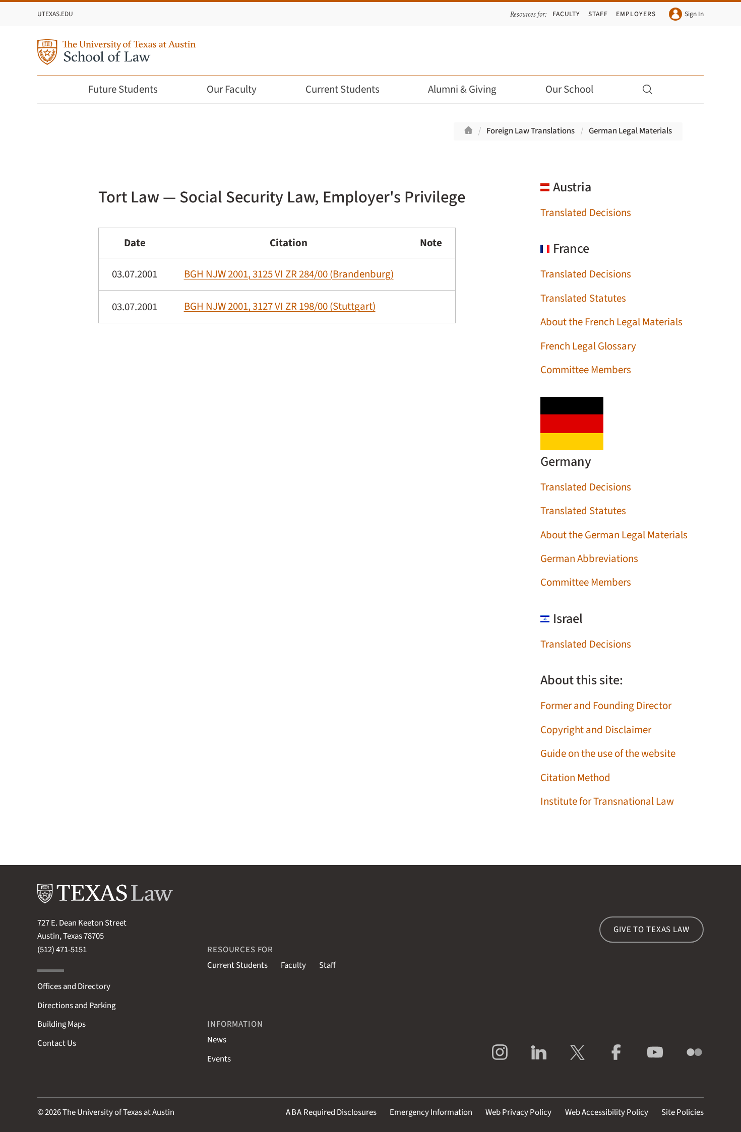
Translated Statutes (583, 298)
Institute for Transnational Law (607, 801)
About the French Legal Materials (611, 322)
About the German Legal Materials (614, 535)
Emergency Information (431, 1112)
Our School (569, 89)
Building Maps (61, 1024)
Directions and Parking (76, 1006)
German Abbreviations (589, 558)
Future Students (123, 89)
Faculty (566, 14)
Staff (598, 14)
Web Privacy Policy (518, 1112)
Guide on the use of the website (607, 753)
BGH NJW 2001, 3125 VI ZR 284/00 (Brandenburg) (289, 274)
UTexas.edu (55, 14)
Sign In (694, 14)
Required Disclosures (331, 1112)
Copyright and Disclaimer (595, 730)
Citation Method (575, 777)
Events (219, 1059)
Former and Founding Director (605, 705)
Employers (635, 14)
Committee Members (585, 370)
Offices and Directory (73, 986)
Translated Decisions (585, 212)
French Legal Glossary (588, 346)
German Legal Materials (630, 131)
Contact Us (56, 1043)
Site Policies (682, 1112)
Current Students (342, 89)
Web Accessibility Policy (606, 1112)
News (216, 1040)
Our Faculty (232, 89)
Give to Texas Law (651, 930)
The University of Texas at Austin (118, 1112)
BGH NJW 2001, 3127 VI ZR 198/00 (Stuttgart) (280, 306)
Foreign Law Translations (530, 131)
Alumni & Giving (462, 89)
